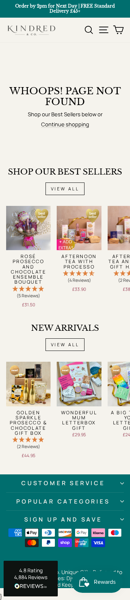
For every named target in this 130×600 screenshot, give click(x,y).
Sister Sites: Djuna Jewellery (71, 578)
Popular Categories (63, 501)
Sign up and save (63, 519)
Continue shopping (65, 124)
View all (65, 189)
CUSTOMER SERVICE (63, 483)
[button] (28, 293)
